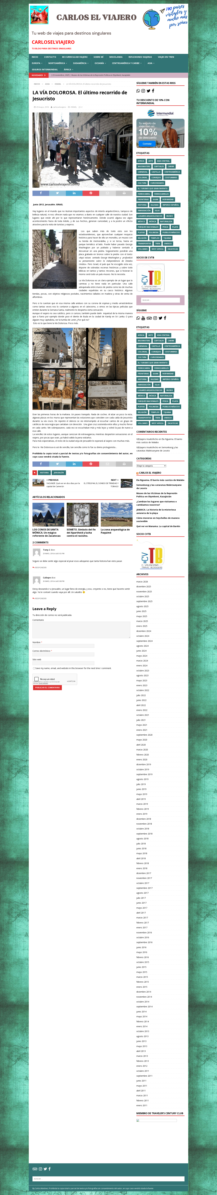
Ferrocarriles (161, 194)
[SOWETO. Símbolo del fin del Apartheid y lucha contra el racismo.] (82, 515)
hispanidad (168, 199)
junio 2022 (141, 700)
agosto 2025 (142, 606)
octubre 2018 (142, 828)
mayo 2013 (141, 1046)
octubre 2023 (142, 670)
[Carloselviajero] (108, 34)
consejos (156, 177)
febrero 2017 (142, 922)
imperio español (171, 205)
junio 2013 (141, 1041)
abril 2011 (141, 1090)
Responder (40, 567)
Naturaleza (166, 221)
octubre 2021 (142, 715)
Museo (169, 216)
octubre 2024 (142, 636)
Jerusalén (59, 472)
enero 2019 (141, 813)
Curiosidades (157, 183)
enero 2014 (141, 1026)
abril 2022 (141, 705)
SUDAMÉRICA (80, 63)
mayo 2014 (141, 1016)
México (141, 221)
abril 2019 (141, 799)
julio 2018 (141, 843)
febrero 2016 (142, 957)
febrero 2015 (142, 981)
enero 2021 (141, 729)
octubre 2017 (142, 883)
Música (152, 221)
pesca (165, 227)
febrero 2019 (142, 809)
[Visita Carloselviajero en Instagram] (143, 91)
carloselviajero (59, 107)
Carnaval (142, 172)
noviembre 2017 (144, 878)
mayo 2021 (141, 724)
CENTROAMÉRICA (172, 172)
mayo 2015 (141, 972)
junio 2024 (141, 650)
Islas (157, 210)
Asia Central (163, 161)
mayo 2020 (141, 739)
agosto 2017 (142, 892)
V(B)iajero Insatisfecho (147, 439)
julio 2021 (141, 720)
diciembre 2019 (143, 764)
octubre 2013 (142, 1031)
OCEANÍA (99, 63)
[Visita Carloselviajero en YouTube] (143, 318)
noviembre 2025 (144, 591)
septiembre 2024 (144, 641)
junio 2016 (141, 947)
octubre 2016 (142, 937)
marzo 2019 (142, 803)
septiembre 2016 (144, 942)
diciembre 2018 (143, 818)
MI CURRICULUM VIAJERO (75, 57)
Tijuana (167, 238)
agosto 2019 (142, 779)
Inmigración (144, 210)
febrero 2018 (142, 863)
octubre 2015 (142, 962)
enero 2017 (141, 927)
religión (142, 238)
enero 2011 (141, 1105)
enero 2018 (141, 868)
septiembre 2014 (144, 1006)
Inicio (35, 57)
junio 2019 (141, 789)
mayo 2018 (141, 853)
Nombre (36, 642)
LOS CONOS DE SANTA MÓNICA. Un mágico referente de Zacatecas (46, 532)
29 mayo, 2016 (42, 107)
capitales (159, 166)
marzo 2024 (142, 660)
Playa (175, 227)
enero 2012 (141, 1065)
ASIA (150, 63)
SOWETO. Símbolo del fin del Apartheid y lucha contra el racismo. (81, 532)
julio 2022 (141, 695)
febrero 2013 (142, 1061)
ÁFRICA (67, 69)
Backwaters (144, 166)
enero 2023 (141, 685)
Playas (141, 232)
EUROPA (36, 63)
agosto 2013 (142, 1036)
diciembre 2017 (143, 873)
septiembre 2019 (144, 774)
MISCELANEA (116, 57)
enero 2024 (141, 665)
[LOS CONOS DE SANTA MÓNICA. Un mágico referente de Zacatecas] (48, 515)
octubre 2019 (142, 769)
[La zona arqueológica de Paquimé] (117, 515)
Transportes (144, 243)
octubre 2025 (142, 596)
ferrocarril (144, 194)
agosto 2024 (142, 645)
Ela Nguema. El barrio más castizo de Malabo (160, 480)
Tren (157, 243)
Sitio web (36, 659)
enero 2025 (141, 626)
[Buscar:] (160, 300)
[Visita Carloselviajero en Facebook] (153, 91)
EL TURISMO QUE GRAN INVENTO (153, 188)
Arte (150, 161)
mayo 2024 (141, 655)
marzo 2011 (142, 1095)
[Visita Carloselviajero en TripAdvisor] (149, 318)
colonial (142, 177)
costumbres (171, 177)
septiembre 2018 (144, 833)
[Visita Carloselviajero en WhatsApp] (138, 91)
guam (155, 199)
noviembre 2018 (144, 823)
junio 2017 (141, 902)
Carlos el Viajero (150, 472)
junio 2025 (141, 611)
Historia (44, 472)
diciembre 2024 (143, 631)
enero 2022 (141, 710)
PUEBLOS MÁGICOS (171, 232)
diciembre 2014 (143, 991)
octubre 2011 (142, 1070)
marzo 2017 (142, 917)
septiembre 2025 (144, 601)
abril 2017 (141, 912)
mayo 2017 (141, 907)
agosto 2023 (142, 675)
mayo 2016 (141, 952)
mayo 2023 (141, 680)
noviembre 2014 (144, 996)
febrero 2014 (142, 1021)
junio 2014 (141, 1011)
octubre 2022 (142, 690)
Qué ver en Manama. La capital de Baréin (158, 526)
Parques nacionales (148, 227)
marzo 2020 (142, 749)
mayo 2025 (141, 616)
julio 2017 (141, 897)
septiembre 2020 (144, 734)
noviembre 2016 (144, 932)
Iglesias (154, 205)
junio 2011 (141, 1080)
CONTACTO (50, 57)
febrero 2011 (142, 1100)
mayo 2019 (141, 794)
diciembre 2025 (143, 586)
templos (155, 238)
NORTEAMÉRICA (56, 63)
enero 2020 (141, 759)
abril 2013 (141, 1051)
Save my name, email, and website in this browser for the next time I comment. (73, 668)
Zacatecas (173, 249)
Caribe (171, 166)
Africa (141, 161)
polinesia (153, 232)
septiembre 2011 (144, 1075)
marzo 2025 (142, 621)
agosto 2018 (142, 838)
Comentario (38, 620)
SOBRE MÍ (98, 57)
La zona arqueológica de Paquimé (115, 531)
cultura (142, 183)
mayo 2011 (141, 1085)
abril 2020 (141, 744)
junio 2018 (141, 848)
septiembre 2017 (144, 888)
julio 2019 (141, 784)
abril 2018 (141, 858)
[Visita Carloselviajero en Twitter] (148, 91)
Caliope (47, 577)
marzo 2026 (142, 581)
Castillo (156, 172)
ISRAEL (74, 107)
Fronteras (143, 199)
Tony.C (46, 549)
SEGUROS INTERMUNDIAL (45, 69)
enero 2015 (141, 986)
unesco (168, 243)
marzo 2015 (142, 977)
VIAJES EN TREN (166, 57)
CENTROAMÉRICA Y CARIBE (126, 63)
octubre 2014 (142, 1001)
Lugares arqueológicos (150, 216)
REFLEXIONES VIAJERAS (140, 57)
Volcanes (142, 249)
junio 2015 (141, 967)
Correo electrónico (41, 650)
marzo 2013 (142, 1056)
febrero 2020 (142, 754)
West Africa (157, 249)
